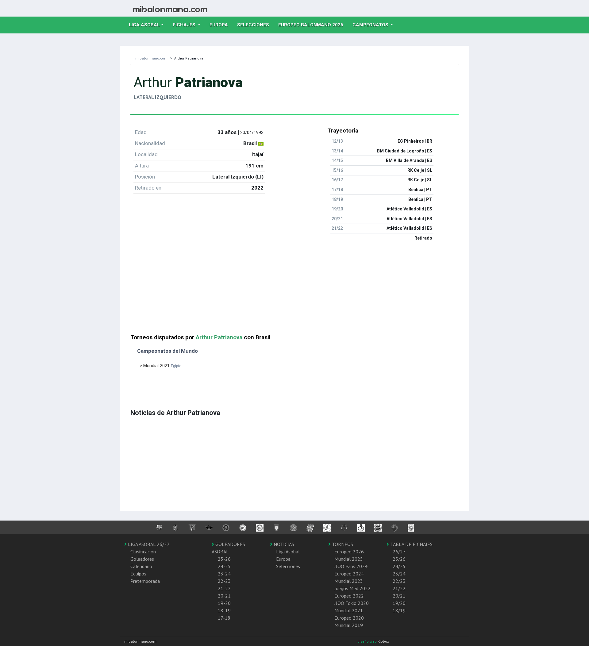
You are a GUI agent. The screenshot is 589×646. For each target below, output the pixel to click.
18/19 (399, 610)
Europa (221, 25)
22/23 (399, 581)
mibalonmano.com (151, 58)
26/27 (399, 551)
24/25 (399, 566)
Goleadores (142, 559)
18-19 (224, 610)
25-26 (224, 559)
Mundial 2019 (348, 625)
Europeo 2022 (349, 596)
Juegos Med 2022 (352, 588)
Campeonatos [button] (371, 25)
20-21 (224, 596)
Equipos (138, 574)
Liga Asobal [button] (144, 25)
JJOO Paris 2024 (351, 566)
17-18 (224, 618)
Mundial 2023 (348, 581)
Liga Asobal (288, 551)
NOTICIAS (283, 544)
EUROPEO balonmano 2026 (313, 25)
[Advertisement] (294, 291)
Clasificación (143, 551)
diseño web (367, 641)
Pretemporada (145, 581)
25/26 (399, 559)
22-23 (224, 581)
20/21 (399, 596)
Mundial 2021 (348, 610)
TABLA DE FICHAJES (411, 544)
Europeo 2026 (349, 551)
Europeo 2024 (349, 574)
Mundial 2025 (348, 559)
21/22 (399, 588)
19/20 (399, 603)
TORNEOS (342, 544)
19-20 (224, 603)
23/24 (399, 574)
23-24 (224, 574)
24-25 (224, 566)
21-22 (224, 588)
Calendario (141, 566)
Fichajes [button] (185, 25)
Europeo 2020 (349, 618)
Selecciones (255, 25)
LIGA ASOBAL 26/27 (148, 544)
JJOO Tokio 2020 (351, 603)
